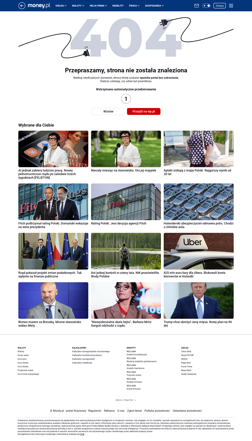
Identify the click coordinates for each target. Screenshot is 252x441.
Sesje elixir (186, 363)
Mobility (118, 5)
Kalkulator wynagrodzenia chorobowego (91, 351)
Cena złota (186, 351)
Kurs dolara (23, 366)
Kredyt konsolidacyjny (137, 354)
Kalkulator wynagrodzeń (83, 359)
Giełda (60, 5)
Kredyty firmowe (134, 382)
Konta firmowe (133, 389)
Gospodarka (153, 5)
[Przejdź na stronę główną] (21, 8)
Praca (133, 5)
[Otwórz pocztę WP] (196, 5)
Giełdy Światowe (188, 374)
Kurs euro (22, 359)
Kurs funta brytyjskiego (28, 374)
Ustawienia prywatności (186, 410)
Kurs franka (23, 363)
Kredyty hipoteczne (135, 368)
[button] (206, 6)
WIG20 (184, 359)
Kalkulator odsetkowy (82, 363)
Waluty (77, 5)
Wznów (108, 111)
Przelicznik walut (25, 370)
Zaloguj (220, 5)
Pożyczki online (134, 375)
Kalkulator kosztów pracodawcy (87, 355)
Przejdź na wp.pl (144, 111)
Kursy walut (23, 355)
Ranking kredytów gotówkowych (142, 361)
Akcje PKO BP (187, 355)
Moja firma (97, 5)
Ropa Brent (186, 370)
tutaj (82, 434)
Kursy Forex (186, 366)
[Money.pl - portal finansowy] (42, 5)
